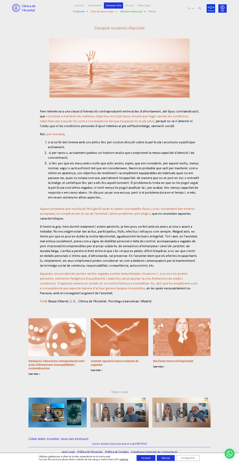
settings (124, 459)
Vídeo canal (144, 5)
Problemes (79, 11)
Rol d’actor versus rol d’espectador (173, 361)
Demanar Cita (113, 5)
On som (129, 5)
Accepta (146, 458)
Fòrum (152, 11)
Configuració (188, 458)
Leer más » (34, 373)
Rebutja (166, 458)
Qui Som (78, 5)
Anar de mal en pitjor (102, 11)
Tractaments (95, 5)
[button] (200, 8)
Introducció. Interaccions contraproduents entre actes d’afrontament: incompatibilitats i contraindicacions (56, 364)
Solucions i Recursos (131, 11)
